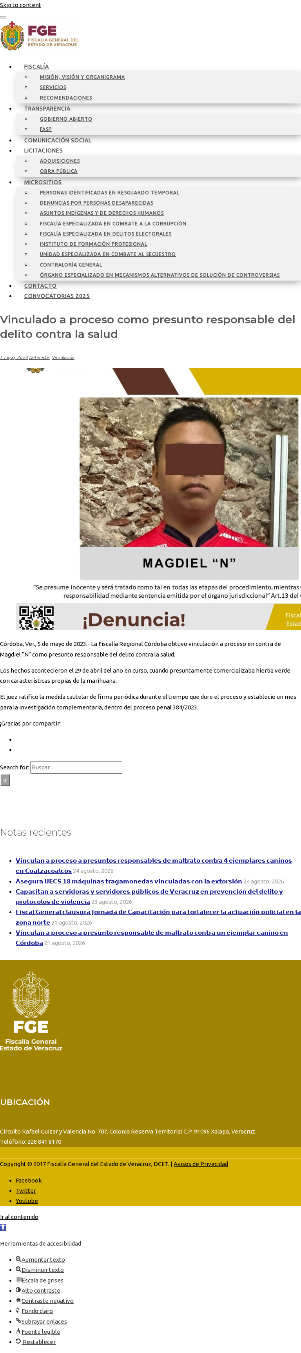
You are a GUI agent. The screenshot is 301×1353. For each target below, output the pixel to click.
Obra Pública (59, 171)
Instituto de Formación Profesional (93, 244)
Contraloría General (71, 264)
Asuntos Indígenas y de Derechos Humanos (102, 213)
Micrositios (43, 182)
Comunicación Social (58, 140)
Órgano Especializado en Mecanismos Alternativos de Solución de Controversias (160, 274)
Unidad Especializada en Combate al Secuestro (108, 254)
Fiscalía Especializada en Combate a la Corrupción (113, 223)
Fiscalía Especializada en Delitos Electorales (106, 233)
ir (5, 779)
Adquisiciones (60, 160)
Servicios (53, 87)
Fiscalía (36, 66)
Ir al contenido (19, 1216)
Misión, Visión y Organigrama (82, 77)
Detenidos (39, 357)
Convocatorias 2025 (57, 296)
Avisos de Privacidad (201, 1164)
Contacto (40, 286)
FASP (46, 129)
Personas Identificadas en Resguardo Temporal (110, 192)
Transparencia (47, 108)
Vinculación (63, 357)
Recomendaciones (66, 97)
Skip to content (20, 5)
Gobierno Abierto (66, 119)
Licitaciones (43, 150)
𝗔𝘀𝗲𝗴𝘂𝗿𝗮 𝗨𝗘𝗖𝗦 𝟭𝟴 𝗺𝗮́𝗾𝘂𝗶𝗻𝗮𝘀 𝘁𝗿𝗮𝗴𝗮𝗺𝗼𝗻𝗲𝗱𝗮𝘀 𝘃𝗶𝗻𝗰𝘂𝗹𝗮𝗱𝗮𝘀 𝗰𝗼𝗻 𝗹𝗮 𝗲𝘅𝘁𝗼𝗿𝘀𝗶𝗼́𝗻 (129, 881)
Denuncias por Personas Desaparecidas (96, 202)
